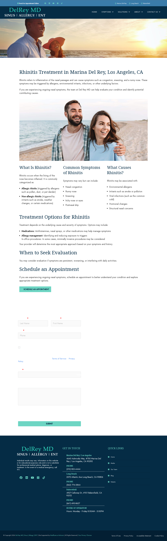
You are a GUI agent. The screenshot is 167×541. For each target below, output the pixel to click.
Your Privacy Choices (85, 535)
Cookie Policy (159, 536)
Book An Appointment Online (29, 3)
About (137, 12)
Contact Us (152, 12)
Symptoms (106, 12)
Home (94, 12)
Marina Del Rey (121, 3)
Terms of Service (59, 358)
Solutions (122, 12)
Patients (113, 482)
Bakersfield (146, 3)
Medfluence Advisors (57, 535)
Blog (112, 476)
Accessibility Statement (144, 536)
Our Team (114, 469)
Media (113, 463)
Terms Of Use (116, 536)
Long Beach (135, 3)
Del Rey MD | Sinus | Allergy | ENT (26, 535)
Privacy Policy (128, 536)
